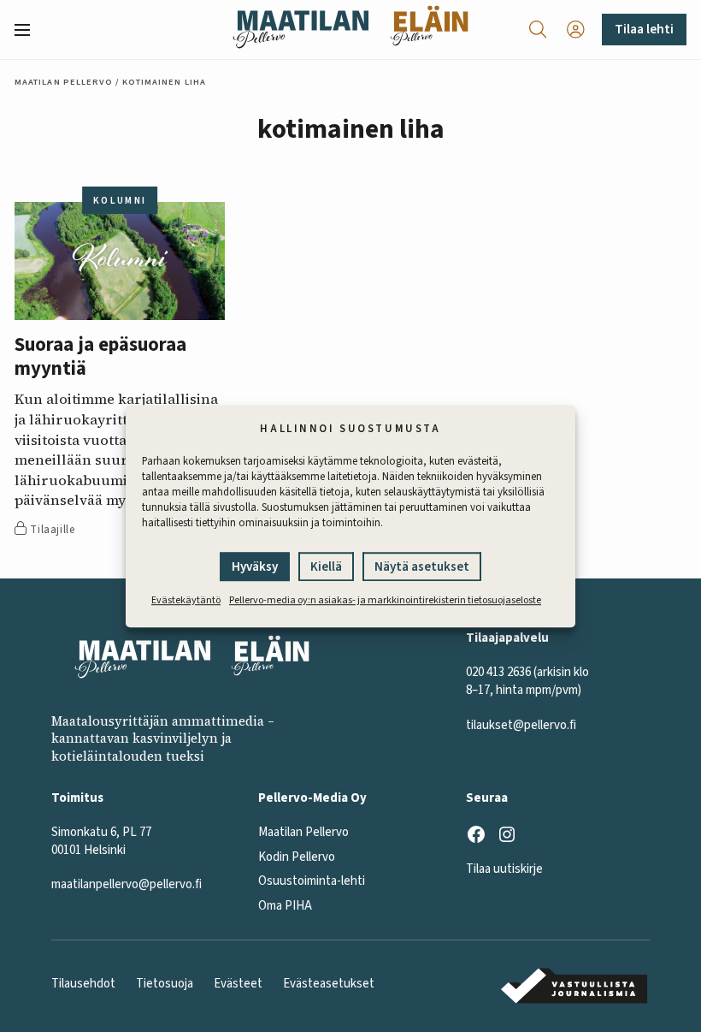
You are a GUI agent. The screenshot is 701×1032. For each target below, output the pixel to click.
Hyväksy (255, 568)
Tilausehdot (83, 984)
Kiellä (326, 568)
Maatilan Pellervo (64, 81)
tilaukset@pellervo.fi (521, 725)
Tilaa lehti (644, 29)
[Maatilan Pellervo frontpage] (300, 29)
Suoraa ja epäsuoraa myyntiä (100, 357)
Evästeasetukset (328, 984)
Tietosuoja (164, 984)
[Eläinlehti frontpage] (429, 29)
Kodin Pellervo (296, 857)
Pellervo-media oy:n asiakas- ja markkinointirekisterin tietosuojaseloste (385, 601)
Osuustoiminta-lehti (311, 881)
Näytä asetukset (421, 568)
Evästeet (238, 984)
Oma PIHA (285, 906)
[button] (29, 30)
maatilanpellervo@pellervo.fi (126, 884)
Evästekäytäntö (186, 601)
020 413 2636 (498, 672)
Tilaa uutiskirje (504, 869)
